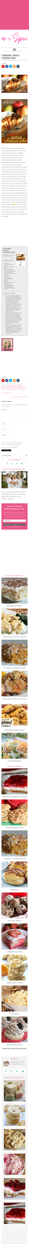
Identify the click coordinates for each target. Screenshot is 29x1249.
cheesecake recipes (13, 389)
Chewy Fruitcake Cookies (15, 827)
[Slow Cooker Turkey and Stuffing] (14, 696)
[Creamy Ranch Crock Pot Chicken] (14, 634)
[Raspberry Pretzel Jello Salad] (14, 1199)
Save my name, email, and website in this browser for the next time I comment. (11, 443)
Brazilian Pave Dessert (14, 606)
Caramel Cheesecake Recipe (21, 387)
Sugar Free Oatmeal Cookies (14, 730)
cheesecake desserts (5, 389)
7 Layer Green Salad (14, 761)
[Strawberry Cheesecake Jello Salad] (14, 794)
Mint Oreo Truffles (14, 920)
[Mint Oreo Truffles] (14, 918)
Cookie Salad (14, 1014)
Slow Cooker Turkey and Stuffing (14, 699)
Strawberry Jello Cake (14, 952)
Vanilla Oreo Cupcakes (14, 1045)
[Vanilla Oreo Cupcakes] (14, 1042)
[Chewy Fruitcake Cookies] (14, 825)
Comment (4, 409)
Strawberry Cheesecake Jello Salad (14, 796)
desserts (11, 385)
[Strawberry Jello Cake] (14, 949)
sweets (14, 385)
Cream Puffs (14, 889)
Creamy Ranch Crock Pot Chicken (14, 637)
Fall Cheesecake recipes (21, 389)
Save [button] (20, 263)
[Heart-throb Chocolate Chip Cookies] (14, 1150)
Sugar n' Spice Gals (14, 37)
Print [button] (20, 265)
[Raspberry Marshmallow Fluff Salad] (14, 1174)
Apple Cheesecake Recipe (12, 386)
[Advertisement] (14, 14)
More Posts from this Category (14, 1048)
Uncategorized (19, 385)
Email (3, 429)
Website (3, 435)
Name (3, 423)
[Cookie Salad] (14, 1011)
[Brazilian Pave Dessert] (14, 603)
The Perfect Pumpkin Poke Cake (14, 668)
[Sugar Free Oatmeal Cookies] (14, 727)
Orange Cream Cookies (14, 983)
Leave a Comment (23, 60)
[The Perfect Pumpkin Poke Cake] (14, 665)
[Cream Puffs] (14, 887)
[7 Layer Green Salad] (14, 758)
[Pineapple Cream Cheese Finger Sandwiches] (14, 1101)
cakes (8, 385)
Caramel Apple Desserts (11, 387)
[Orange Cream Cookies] (14, 980)
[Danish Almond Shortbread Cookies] (14, 1125)
